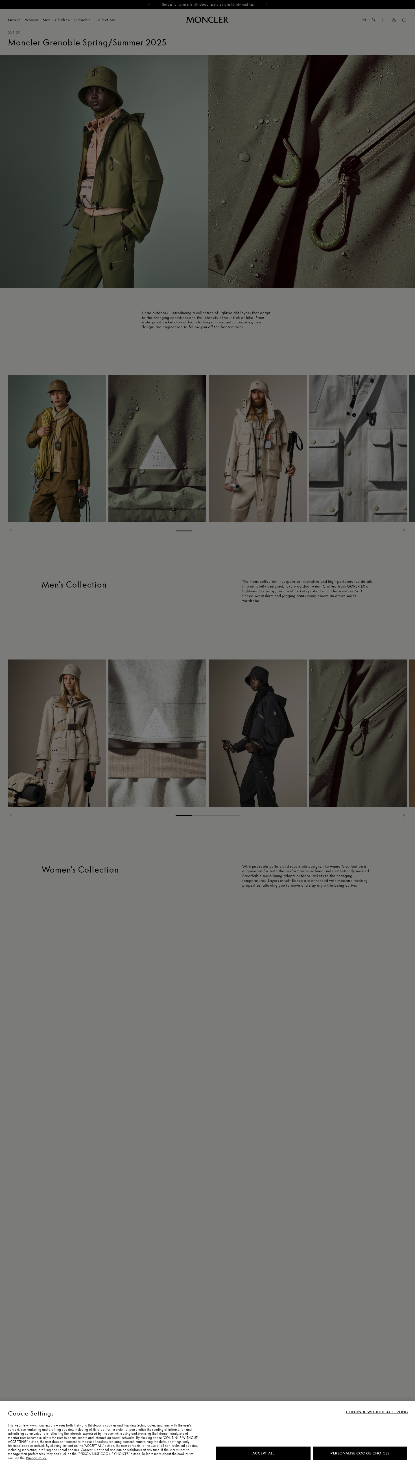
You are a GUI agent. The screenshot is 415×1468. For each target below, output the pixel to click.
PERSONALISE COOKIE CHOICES (359, 1453)
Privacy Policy (36, 1458)
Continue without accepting (377, 1412)
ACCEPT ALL (263, 1453)
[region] (207, 1434)
